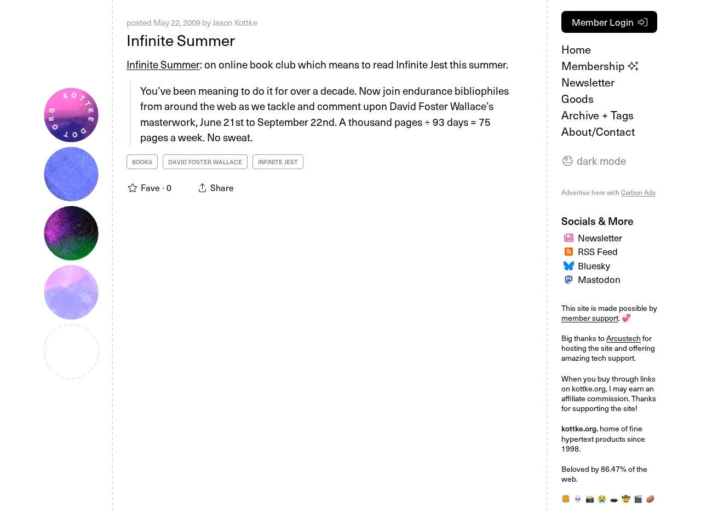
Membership (594, 65)
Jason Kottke (234, 22)
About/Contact (598, 131)
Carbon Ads (638, 192)
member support (589, 318)
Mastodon (599, 279)
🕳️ (614, 498)
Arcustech (623, 338)
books (142, 161)
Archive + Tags (597, 115)
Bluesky (594, 265)
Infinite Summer (181, 39)
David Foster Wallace (205, 161)
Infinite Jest (278, 161)
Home (576, 49)
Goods (577, 98)
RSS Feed (598, 251)
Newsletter (587, 82)
